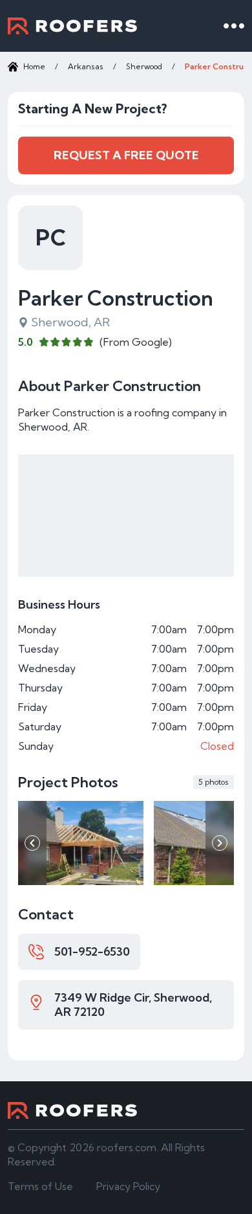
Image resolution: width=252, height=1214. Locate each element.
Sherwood (144, 66)
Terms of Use (40, 1186)
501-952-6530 (92, 951)
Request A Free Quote (126, 155)
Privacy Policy (128, 1186)
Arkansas (85, 66)
